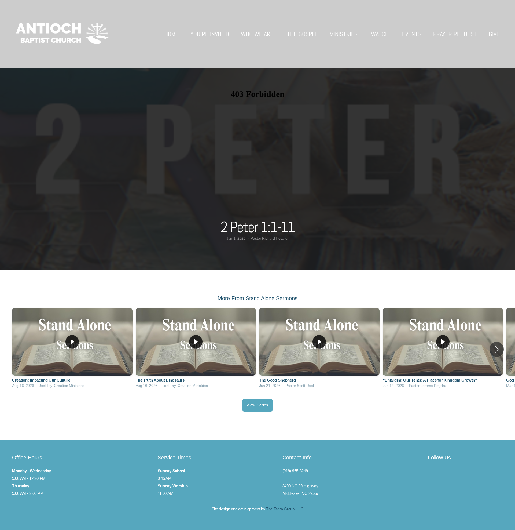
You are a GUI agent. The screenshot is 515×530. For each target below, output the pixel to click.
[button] (496, 349)
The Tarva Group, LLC (284, 509)
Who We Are (258, 34)
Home (171, 34)
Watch (380, 34)
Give (494, 34)
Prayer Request (455, 34)
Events (411, 34)
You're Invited (209, 34)
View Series (257, 405)
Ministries (344, 34)
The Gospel (302, 34)
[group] (72, 349)
